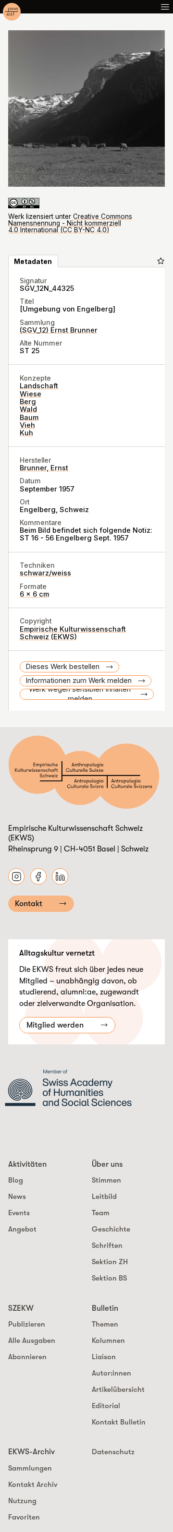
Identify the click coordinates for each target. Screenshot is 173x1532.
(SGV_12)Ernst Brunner (59, 330)
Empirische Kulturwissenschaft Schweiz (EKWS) (73, 633)
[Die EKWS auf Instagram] (16, 876)
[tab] (33, 261)
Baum (29, 417)
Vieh (27, 425)
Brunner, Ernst (44, 468)
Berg (28, 401)
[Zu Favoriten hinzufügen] (161, 261)
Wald (28, 409)
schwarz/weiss (45, 573)
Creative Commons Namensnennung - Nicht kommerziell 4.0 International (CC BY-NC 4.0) (70, 223)
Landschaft (39, 386)
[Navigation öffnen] (165, 6)
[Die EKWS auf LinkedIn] (60, 876)
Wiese (30, 394)
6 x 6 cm (34, 594)
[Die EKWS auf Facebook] (38, 876)
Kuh (26, 433)
